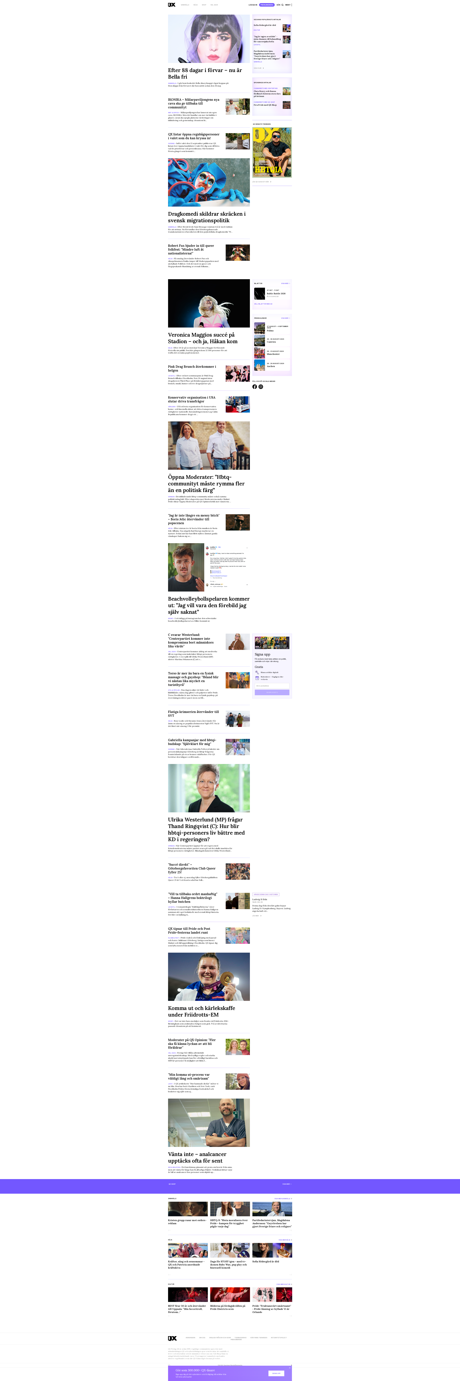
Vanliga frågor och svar (220, 1338)
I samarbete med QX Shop (264, 102)
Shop (204, 5)
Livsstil (257, 45)
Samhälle (185, 5)
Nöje (195, 5)
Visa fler (257, 68)
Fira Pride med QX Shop (265, 105)
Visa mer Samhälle (282, 1199)
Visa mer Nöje (284, 1240)
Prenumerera (267, 5)
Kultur (257, 30)
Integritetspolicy (279, 1338)
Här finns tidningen (258, 1338)
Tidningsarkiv (241, 1338)
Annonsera (190, 1338)
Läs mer (255, 916)
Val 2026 (214, 5)
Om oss (202, 1338)
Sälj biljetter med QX (263, 304)
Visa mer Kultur (283, 1284)
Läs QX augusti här (260, 182)
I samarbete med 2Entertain (265, 88)
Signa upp (276, 1373)
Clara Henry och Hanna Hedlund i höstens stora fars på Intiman (267, 93)
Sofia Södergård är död (265, 25)
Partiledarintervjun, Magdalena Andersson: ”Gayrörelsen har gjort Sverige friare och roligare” (267, 55)
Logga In (253, 5)
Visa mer (284, 283)
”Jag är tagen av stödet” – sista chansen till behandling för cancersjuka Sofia (267, 39)
